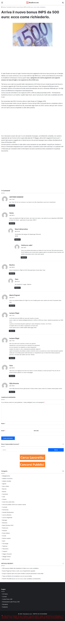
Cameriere (5, 494)
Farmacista (5, 509)
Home (4, 7)
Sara (11, 365)
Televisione (5, 548)
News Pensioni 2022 (7, 525)
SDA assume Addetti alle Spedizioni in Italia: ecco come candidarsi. (20, 568)
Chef (3, 496)
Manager (4, 520)
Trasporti (4, 551)
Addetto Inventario (7, 478)
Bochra (12, 265)
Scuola (4, 535)
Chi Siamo (5, 594)
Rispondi (12, 205)
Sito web (36, 430)
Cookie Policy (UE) (7, 599)
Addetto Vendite (6, 481)
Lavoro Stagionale (7, 517)
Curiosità (9, 7)
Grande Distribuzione (8, 512)
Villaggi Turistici (6, 556)
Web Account (6, 559)
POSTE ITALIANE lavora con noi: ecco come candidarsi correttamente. (21, 578)
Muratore (4, 522)
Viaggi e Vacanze (7, 554)
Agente (4, 483)
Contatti (4, 596)
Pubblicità (5, 607)
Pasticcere (5, 528)
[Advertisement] (32, 60)
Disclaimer (5, 604)
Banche (4, 489)
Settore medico (6, 538)
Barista (4, 491)
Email (3, 430)
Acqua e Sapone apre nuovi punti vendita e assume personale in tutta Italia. (23, 573)
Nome (3, 423)
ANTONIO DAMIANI (16, 197)
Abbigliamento (6, 476)
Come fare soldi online (8, 502)
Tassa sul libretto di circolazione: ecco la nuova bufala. (17, 576)
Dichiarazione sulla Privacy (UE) (11, 601)
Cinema (4, 499)
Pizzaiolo (4, 530)
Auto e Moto (5, 486)
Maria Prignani (14, 295)
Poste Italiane (6, 533)
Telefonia (4, 546)
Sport (3, 541)
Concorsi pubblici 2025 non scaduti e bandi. (14, 504)
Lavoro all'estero (6, 515)
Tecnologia (5, 543)
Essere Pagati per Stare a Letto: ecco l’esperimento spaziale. (18, 571)
